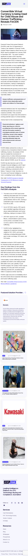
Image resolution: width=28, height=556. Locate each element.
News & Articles (5, 390)
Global (4, 355)
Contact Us (6, 542)
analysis (23, 160)
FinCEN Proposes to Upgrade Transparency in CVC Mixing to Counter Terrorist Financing (12, 180)
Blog (4, 531)
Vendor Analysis (7, 518)
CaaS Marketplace (8, 513)
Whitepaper (6, 534)
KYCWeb (5, 521)
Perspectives (6, 537)
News (4, 529)
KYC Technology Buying (9, 515)
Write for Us (6, 539)
